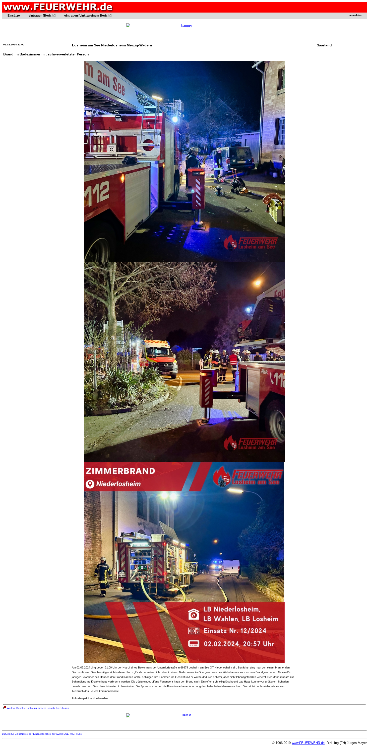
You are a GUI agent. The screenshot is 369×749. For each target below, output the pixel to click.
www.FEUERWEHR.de (308, 743)
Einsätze (14, 15)
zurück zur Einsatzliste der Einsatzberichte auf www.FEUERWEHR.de (42, 733)
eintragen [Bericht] (42, 15)
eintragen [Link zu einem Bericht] (87, 15)
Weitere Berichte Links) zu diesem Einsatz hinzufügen (38, 708)
